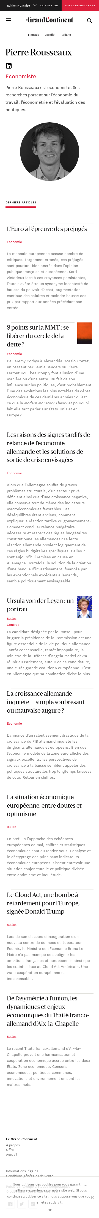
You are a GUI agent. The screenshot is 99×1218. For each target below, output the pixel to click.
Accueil (11, 1154)
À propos (13, 1144)
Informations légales (22, 1170)
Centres (13, 624)
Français (34, 34)
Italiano (66, 34)
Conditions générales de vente (29, 1175)
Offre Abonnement (80, 5)
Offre (10, 1149)
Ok (50, 1209)
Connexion (49, 5)
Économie (14, 241)
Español (50, 34)
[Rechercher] (89, 19)
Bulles (11, 618)
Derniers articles (21, 202)
